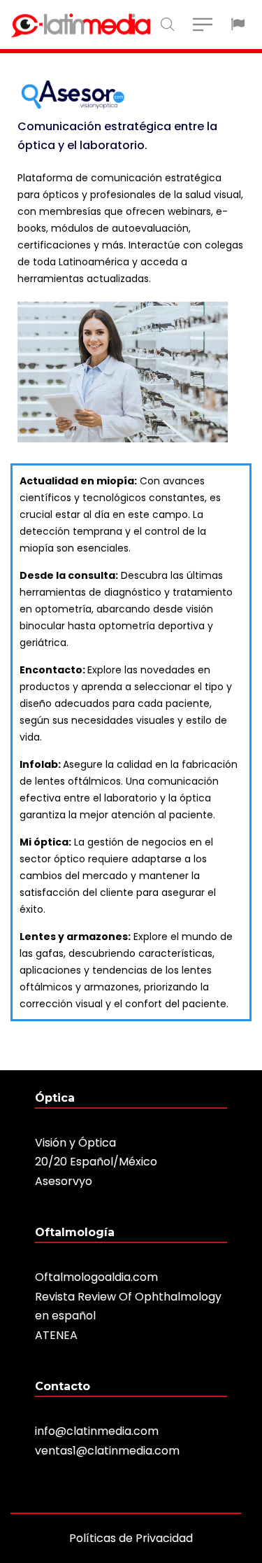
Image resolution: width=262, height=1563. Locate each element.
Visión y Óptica (75, 1143)
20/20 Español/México (96, 1162)
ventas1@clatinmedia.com (107, 1451)
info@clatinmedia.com (97, 1431)
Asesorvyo (63, 1181)
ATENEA (56, 1335)
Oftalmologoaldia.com (96, 1277)
